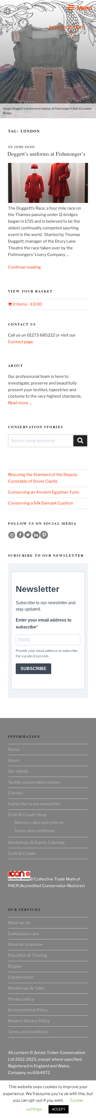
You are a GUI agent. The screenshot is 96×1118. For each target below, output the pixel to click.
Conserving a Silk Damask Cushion (40, 503)
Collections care (23, 933)
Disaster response (25, 944)
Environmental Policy (28, 1010)
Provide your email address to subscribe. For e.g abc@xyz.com (47, 653)
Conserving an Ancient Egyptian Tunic (43, 492)
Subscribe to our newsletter (34, 804)
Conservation (21, 977)
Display (15, 966)
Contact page (20, 341)
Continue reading (24, 267)
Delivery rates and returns (38, 822)
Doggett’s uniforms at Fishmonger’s (46, 153)
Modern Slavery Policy (29, 1021)
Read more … (20, 402)
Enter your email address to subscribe (43, 624)
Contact (15, 793)
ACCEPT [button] (58, 1109)
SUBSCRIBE (33, 668)
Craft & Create (22, 853)
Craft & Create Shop (27, 814)
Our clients (18, 771)
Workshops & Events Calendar (36, 842)
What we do (19, 922)
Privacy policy (21, 999)
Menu (83, 8)
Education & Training (27, 955)
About (14, 760)
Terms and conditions (34, 830)
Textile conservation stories (34, 782)
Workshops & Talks (26, 988)
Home (13, 749)
